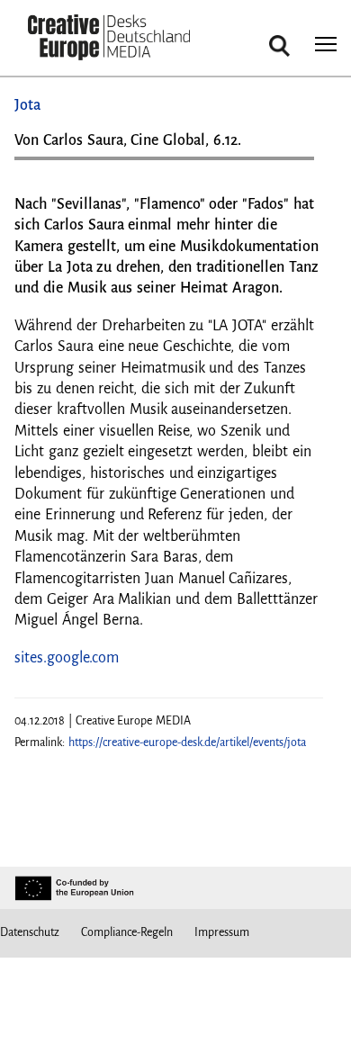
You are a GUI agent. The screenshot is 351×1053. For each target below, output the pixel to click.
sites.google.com (66, 658)
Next (292, 165)
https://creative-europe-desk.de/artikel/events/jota (187, 742)
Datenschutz (29, 932)
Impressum (221, 932)
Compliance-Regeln (127, 932)
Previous (46, 165)
